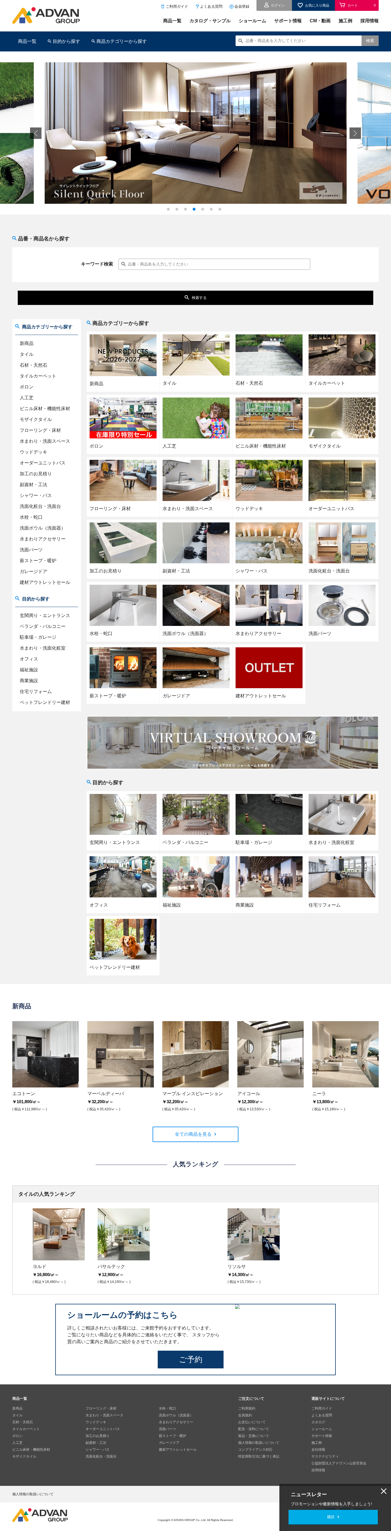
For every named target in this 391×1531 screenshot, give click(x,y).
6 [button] (213, 210)
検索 (370, 40)
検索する (199, 298)
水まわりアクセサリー (43, 538)
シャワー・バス (36, 495)
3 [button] (187, 210)
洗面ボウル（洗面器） (43, 528)
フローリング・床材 (40, 430)
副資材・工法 (33, 484)
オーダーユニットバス (43, 462)
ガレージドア (33, 571)
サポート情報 (288, 20)
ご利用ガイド (177, 6)
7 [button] (221, 210)
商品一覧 (172, 20)
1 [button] (170, 210)
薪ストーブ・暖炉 (38, 560)
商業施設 (29, 680)
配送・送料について (253, 1429)
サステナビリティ (325, 1456)
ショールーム (252, 20)
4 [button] (195, 210)
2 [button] (178, 210)
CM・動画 (320, 20)
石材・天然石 (33, 365)
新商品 (26, 343)
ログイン (278, 5)
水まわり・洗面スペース (45, 441)
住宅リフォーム (36, 691)
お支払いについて (252, 1422)
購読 (331, 1517)
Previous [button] (36, 133)
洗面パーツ (31, 549)
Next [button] (355, 133)
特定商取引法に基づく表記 (258, 1456)
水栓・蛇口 (31, 517)
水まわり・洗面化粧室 (43, 648)
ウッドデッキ (33, 452)
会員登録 (241, 6)
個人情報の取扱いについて (258, 1443)
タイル (26, 354)
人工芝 (26, 397)
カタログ (318, 1422)
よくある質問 (211, 6)
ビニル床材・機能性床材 (45, 408)
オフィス (29, 658)
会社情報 (318, 1450)
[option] (195, 133)
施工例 (345, 20)
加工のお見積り (36, 473)
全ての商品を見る (193, 1134)
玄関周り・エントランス (45, 615)
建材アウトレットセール (45, 582)
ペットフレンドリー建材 (45, 702)
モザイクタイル (36, 419)
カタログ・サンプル (210, 20)
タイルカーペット (38, 376)
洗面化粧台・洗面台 (40, 506)
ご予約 (190, 1359)
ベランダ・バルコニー (43, 626)
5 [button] (204, 210)
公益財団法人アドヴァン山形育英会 (338, 1463)
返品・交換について (253, 1436)
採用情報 (369, 20)
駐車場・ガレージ (38, 637)
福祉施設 (29, 669)
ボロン (26, 386)
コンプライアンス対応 (255, 1450)
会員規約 (245, 1415)
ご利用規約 (246, 1408)
